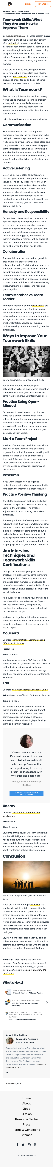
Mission (26, 1114)
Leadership (34, 316)
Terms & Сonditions (26, 1130)
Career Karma (28, 1042)
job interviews (20, 76)
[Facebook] (17, 1145)
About (26, 1103)
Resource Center (26, 1119)
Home (26, 1098)
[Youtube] (35, 1145)
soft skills (13, 43)
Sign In (28, 4)
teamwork (35, 904)
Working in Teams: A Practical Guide (30, 689)
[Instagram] (29, 1145)
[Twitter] (23, 1145)
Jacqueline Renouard (15, 36)
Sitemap (26, 1135)
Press (26, 1124)
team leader (38, 305)
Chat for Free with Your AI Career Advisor (26, 793)
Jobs (26, 1109)
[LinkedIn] (7, 1072)
